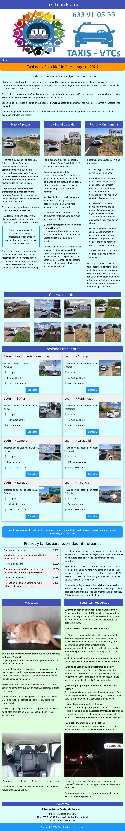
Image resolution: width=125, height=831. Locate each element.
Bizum (25, 243)
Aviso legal (79, 827)
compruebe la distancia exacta (47, 97)
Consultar (32, 390)
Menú (4, 60)
